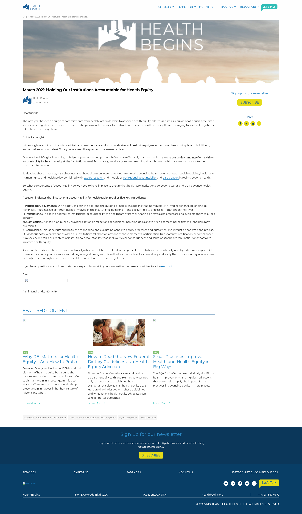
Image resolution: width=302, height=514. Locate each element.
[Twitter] (246, 123)
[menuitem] (167, 6)
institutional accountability (140, 177)
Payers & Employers (127, 417)
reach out (166, 266)
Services (164, 6)
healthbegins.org (212, 494)
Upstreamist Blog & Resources (254, 472)
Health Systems (108, 417)
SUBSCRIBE (249, 102)
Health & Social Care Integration (84, 417)
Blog (25, 17)
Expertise (186, 6)
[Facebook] (240, 123)
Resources (248, 6)
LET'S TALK (269, 6)
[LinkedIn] (252, 123)
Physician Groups (148, 417)
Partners (206, 6)
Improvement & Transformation (51, 417)
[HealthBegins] (31, 7)
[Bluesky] (259, 123)
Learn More (30, 403)
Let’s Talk (269, 483)
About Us (226, 6)
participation (171, 177)
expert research (93, 177)
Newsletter (28, 417)
